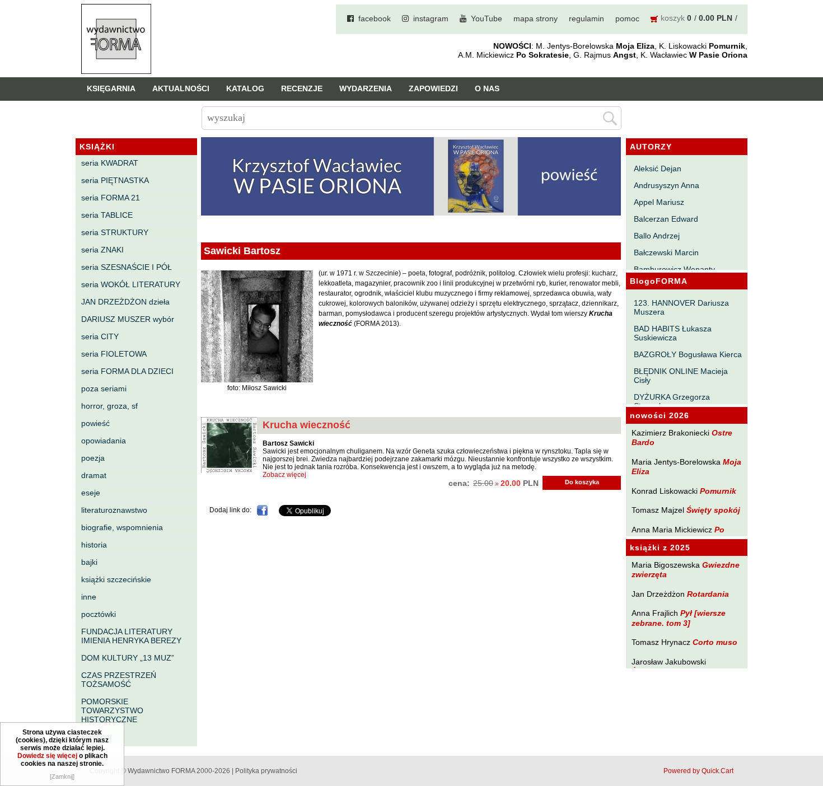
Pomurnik (718, 490)
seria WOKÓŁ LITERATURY (130, 284)
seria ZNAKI (102, 249)
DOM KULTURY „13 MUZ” (127, 657)
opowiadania (103, 440)
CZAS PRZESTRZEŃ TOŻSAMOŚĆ (118, 680)
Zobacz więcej (284, 475)
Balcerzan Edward (666, 218)
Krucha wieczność (306, 425)
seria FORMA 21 (110, 197)
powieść (95, 423)
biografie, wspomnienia (122, 527)
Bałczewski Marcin (666, 252)
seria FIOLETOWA (114, 353)
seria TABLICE (107, 214)
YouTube (486, 18)
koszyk (673, 17)
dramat (93, 475)
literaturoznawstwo (114, 510)
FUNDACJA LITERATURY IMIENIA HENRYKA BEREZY (131, 636)
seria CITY (100, 336)
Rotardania (708, 594)
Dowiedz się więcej (47, 756)
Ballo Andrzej (657, 235)
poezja (93, 457)
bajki (89, 562)
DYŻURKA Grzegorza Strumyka (672, 401)
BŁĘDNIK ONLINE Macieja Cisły (681, 376)
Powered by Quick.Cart (698, 771)
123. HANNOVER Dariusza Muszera (681, 307)
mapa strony (535, 18)
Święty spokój (713, 510)
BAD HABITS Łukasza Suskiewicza (673, 333)
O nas (487, 88)
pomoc (627, 18)
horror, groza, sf (109, 405)
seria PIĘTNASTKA (115, 180)
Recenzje (301, 88)
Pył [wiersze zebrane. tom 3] (679, 618)
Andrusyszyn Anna (666, 185)
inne (88, 596)
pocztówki (98, 614)
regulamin (586, 18)
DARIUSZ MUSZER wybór (127, 319)
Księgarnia (111, 88)
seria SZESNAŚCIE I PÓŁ (126, 267)
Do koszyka (582, 482)
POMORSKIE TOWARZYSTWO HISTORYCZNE (112, 710)
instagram (430, 18)
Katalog (245, 88)
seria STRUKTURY (114, 232)
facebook (374, 18)
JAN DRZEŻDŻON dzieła (125, 301)
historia (94, 544)
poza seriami (104, 388)
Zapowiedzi (433, 88)
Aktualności (180, 88)
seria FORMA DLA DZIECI (127, 371)
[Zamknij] (62, 776)
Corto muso (715, 642)
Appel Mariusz (659, 202)
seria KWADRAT (109, 162)
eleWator (97, 736)
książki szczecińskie (116, 579)
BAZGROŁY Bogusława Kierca (688, 354)
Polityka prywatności (266, 771)
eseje (90, 492)
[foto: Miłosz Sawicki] (257, 380)
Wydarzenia (365, 88)
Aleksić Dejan (657, 168)
